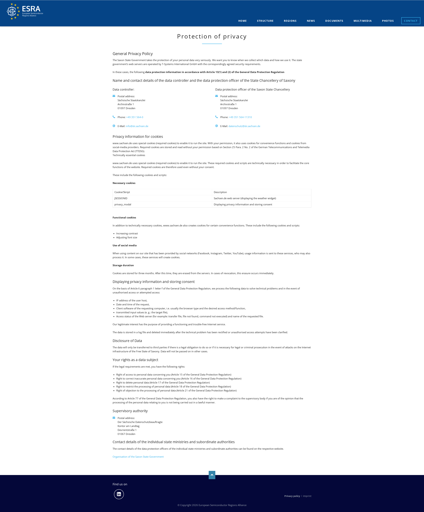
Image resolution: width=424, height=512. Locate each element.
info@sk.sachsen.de (137, 126)
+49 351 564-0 (134, 117)
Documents (334, 20)
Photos (388, 20)
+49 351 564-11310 (240, 117)
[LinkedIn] (119, 494)
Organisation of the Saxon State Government (138, 456)
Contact (411, 20)
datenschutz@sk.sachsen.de (244, 126)
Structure (265, 20)
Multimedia (363, 20)
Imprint (307, 496)
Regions (290, 20)
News (311, 20)
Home (242, 20)
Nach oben (212, 475)
